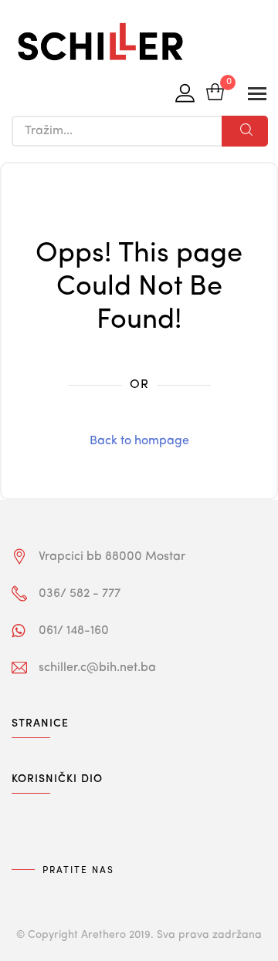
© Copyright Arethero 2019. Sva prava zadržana (139, 934)
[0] (215, 93)
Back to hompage (139, 441)
